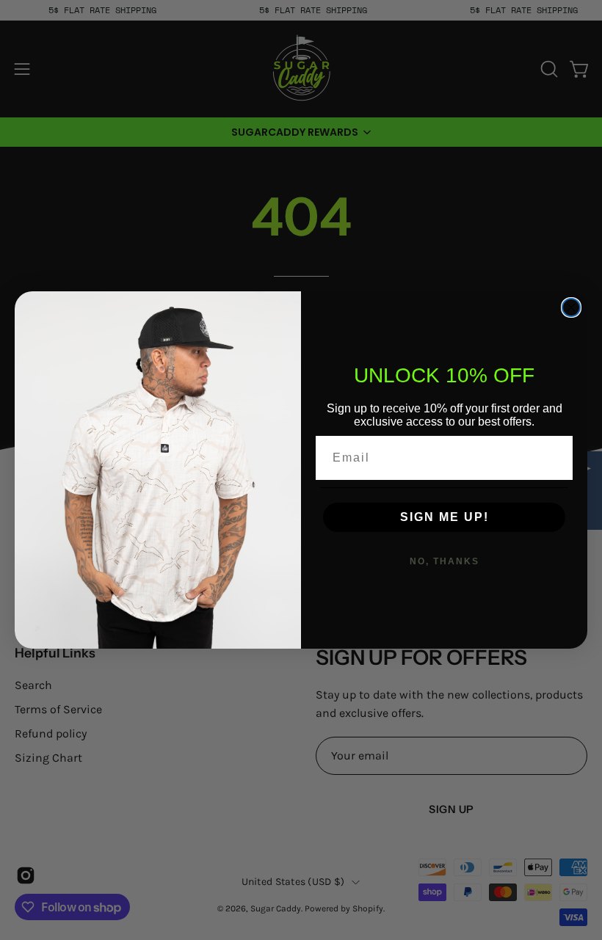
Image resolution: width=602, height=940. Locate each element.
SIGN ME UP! (444, 517)
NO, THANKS (444, 561)
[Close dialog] (571, 307)
